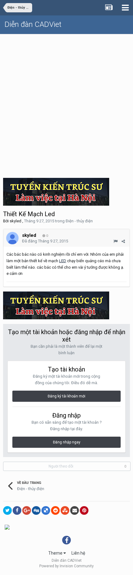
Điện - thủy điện (79, 221)
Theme (55, 553)
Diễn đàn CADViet (33, 24)
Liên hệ (78, 553)
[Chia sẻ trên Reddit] (55, 510)
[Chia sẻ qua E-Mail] (74, 510)
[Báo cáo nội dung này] (116, 241)
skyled (15, 221)
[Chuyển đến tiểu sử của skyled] (12, 238)
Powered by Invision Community (66, 566)
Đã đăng (45, 241)
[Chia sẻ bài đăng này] (123, 241)
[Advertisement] (66, 103)
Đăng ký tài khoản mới (66, 396)
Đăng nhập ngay (66, 442)
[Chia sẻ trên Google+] (26, 510)
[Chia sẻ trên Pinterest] (84, 510)
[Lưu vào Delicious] (45, 510)
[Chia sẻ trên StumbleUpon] (65, 510)
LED (62, 260)
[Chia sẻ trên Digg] (36, 510)
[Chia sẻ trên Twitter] (7, 510)
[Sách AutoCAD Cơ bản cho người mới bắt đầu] (7, 526)
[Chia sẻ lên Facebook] (17, 510)
